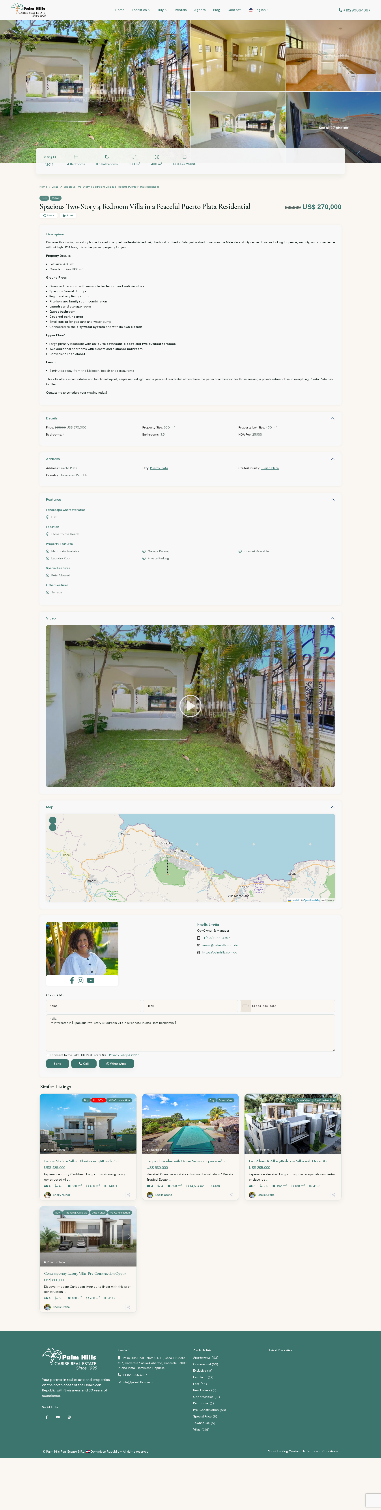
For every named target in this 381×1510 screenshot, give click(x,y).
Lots (196, 1384)
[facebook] (46, 1417)
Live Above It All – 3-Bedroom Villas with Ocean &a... (289, 1161)
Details (52, 418)
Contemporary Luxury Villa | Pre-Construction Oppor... (86, 1273)
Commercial (202, 1364)
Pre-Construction (206, 1410)
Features (53, 499)
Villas (55, 187)
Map (49, 807)
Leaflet (295, 900)
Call (85, 1064)
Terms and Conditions (322, 1451)
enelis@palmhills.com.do (220, 945)
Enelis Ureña (208, 924)
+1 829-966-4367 (135, 1375)
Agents (200, 10)
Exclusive (199, 1370)
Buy (161, 10)
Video (51, 618)
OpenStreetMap (311, 900)
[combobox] (246, 1006)
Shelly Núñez (62, 1195)
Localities (139, 10)
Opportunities (203, 1397)
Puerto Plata (159, 468)
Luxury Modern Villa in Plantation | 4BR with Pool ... (83, 1161)
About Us (274, 1451)
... (70, 1180)
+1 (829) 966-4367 (216, 938)
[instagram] (69, 1417)
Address (53, 459)
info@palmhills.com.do (138, 1382)
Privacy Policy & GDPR (124, 1055)
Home (119, 10)
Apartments (202, 1357)
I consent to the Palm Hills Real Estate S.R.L (94, 1055)
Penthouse (201, 1403)
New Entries (201, 1390)
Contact (234, 10)
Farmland (200, 1377)
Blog (216, 10)
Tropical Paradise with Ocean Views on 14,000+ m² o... (187, 1161)
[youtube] (57, 1417)
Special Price (202, 1416)
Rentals (181, 10)
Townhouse (201, 1423)
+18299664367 (356, 10)
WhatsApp (117, 1064)
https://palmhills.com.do (219, 952)
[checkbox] (47, 1055)
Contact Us (297, 1451)
